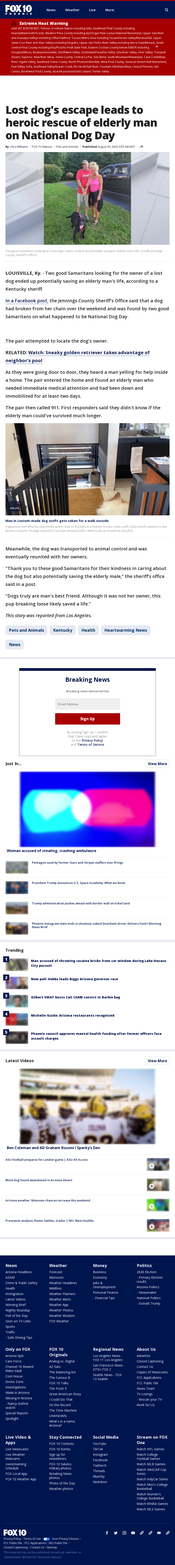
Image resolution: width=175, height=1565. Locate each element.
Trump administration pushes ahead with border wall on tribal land (81, 903)
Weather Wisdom (62, 1315)
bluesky (150, 1533)
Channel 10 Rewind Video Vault (19, 1368)
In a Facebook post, (26, 301)
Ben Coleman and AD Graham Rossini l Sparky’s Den (53, 1147)
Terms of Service (90, 744)
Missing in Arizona (18, 1398)
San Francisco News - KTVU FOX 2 (109, 1367)
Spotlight (11, 1418)
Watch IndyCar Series (152, 1479)
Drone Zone (14, 1381)
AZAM (10, 1277)
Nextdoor (100, 1482)
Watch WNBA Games (152, 1503)
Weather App (58, 1305)
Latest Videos (19, 1060)
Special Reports (16, 1413)
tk (141, 1533)
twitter (115, 1533)
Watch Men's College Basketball (152, 1486)
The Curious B (59, 1377)
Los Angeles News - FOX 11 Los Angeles (108, 1358)
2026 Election (147, 1272)
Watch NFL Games (151, 1449)
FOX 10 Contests (61, 1443)
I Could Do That (61, 1399)
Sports (10, 1326)
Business (99, 1272)
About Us (146, 1349)
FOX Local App (16, 1473)
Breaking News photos (60, 1475)
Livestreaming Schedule (15, 1466)
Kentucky (62, 630)
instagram (124, 1533)
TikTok (98, 1449)
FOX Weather (59, 1321)
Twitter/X (99, 1465)
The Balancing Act (62, 1372)
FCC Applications (149, 1377)
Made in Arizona (17, 1392)
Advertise (143, 1356)
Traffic (10, 1332)
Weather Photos (61, 1310)
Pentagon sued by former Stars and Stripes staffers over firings (77, 862)
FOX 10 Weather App (20, 1479)
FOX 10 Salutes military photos (60, 1466)
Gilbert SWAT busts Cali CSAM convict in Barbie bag (75, 997)
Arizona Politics (148, 1287)
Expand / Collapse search (167, 10)
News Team (146, 1388)
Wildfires (55, 1288)
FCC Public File (147, 1383)
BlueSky (99, 1476)
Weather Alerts (60, 1299)
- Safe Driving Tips (18, 1337)
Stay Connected (65, 1437)
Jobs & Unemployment (104, 1285)
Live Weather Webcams (15, 1456)
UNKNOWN (58, 1416)
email (159, 1533)
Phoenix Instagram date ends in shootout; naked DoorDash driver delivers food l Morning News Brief (96, 925)
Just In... (13, 763)
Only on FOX (17, 1349)
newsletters (167, 1533)
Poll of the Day (16, 1315)
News (14, 644)
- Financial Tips (104, 1298)
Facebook (100, 1460)
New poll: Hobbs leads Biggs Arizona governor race (74, 979)
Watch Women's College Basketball (150, 1496)
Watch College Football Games (148, 1456)
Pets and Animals (67, 147)
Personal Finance (105, 1292)
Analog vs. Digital (62, 1361)
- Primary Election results (150, 1279)
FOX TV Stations (42, 147)
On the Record (60, 1405)
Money (100, 1265)
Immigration (14, 1294)
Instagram (100, 1454)
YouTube (99, 1443)
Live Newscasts (16, 1449)
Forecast (55, 1272)
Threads (99, 1471)
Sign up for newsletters (57, 1456)
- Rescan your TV (149, 1399)
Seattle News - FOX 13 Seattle (107, 1377)
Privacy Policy (92, 740)
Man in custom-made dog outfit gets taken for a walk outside (57, 521)
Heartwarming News (125, 630)
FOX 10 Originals (58, 1351)
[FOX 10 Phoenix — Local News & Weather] (20, 9)
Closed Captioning (150, 1361)
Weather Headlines (63, 1283)
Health (88, 630)
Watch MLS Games (151, 1509)
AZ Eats (55, 1366)
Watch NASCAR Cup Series (151, 1471)
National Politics (149, 1298)
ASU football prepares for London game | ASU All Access (46, 1160)
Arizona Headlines (18, 1272)
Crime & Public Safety (21, 1283)
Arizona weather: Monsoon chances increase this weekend (47, 1200)
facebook (107, 1533)
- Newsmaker (147, 1292)
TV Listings (145, 1394)
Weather (58, 1265)
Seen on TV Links (18, 1321)
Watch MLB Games (151, 1464)
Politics (144, 1265)
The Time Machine (63, 1410)
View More (157, 763)
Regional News (108, 1349)
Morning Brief (15, 1305)
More (109, 10)
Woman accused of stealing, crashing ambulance (51, 850)
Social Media (105, 1437)
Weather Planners (62, 1294)
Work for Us (145, 1405)
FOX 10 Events (60, 1449)
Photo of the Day (62, 1483)
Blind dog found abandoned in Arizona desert (38, 1180)
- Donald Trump (148, 1303)
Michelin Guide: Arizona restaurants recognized (72, 1015)
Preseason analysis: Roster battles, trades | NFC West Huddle (49, 1221)
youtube (133, 1533)
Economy (100, 1277)
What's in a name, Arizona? (62, 1423)
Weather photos (61, 1488)
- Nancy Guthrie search (16, 1405)
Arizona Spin (14, 1356)
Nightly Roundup (17, 1310)
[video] (87, 1106)
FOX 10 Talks (59, 1383)
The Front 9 (58, 1388)
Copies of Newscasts (152, 1372)
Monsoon (56, 1277)
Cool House (14, 1376)
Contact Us (145, 1366)
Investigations (15, 1387)
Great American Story (65, 1394)
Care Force (13, 1361)
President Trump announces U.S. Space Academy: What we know (78, 883)
